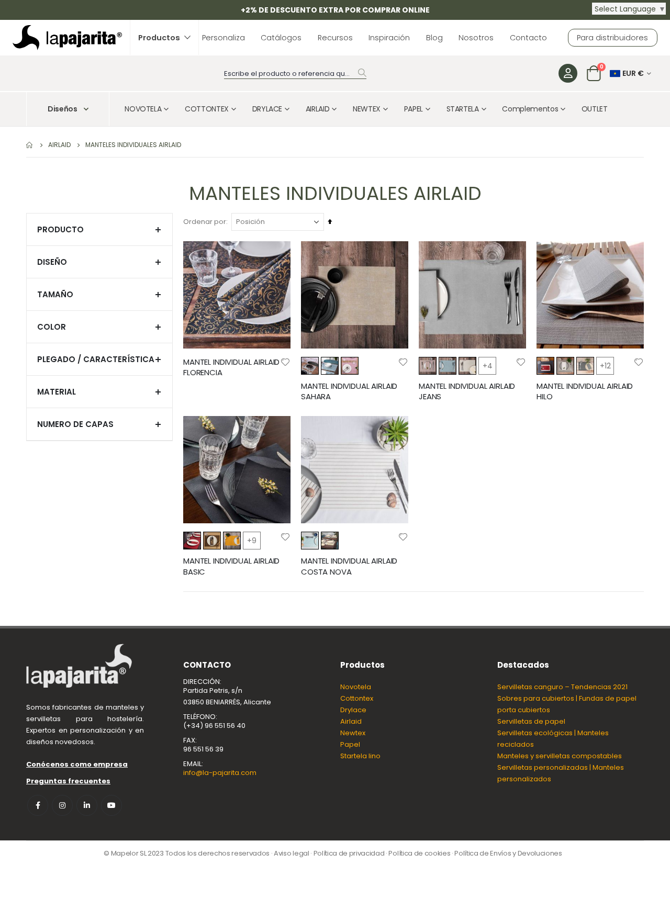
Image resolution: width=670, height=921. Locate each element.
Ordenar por (204, 222)
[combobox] (295, 74)
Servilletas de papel (531, 721)
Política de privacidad (349, 853)
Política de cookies (419, 853)
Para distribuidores (612, 37)
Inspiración (389, 37)
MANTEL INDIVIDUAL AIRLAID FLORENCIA (231, 367)
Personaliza (223, 37)
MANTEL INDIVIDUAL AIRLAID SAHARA (349, 391)
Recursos (335, 37)
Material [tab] (56, 391)
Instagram (62, 805)
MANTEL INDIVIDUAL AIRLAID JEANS (467, 391)
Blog (434, 37)
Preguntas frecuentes (68, 781)
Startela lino (360, 756)
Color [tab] (51, 326)
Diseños (62, 109)
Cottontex (356, 698)
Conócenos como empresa (77, 764)
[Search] (362, 72)
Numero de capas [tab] (75, 424)
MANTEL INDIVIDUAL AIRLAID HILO (585, 391)
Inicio (30, 145)
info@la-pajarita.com (219, 773)
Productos (159, 37)
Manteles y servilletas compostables (559, 756)
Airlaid (351, 721)
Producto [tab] (60, 229)
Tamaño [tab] (55, 294)
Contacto (528, 37)
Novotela (355, 687)
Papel (350, 744)
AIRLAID (59, 145)
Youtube (111, 805)
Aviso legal (291, 853)
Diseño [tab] (52, 261)
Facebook (37, 805)
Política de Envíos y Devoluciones (508, 853)
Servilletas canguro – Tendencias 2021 (562, 687)
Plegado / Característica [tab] (95, 359)
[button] (285, 362)
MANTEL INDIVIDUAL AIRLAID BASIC (231, 566)
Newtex (352, 733)
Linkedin (86, 805)
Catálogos (281, 37)
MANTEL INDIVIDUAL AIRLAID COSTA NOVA (349, 566)
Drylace (353, 710)
